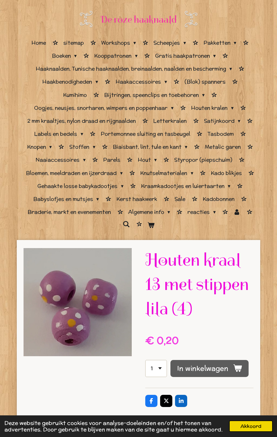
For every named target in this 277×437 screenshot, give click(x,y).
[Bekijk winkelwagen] (151, 225)
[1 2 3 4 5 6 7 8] (156, 368)
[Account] (237, 212)
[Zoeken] (126, 224)
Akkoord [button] (250, 426)
